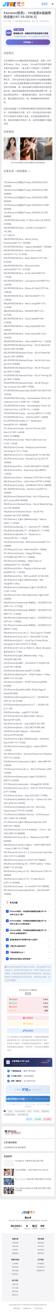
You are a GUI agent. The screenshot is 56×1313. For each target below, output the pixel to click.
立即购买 (29, 1018)
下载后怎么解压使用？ (18, 946)
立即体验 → (28, 42)
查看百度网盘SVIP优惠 (28, 1099)
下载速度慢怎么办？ (17, 952)
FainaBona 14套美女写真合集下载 (29, 1160)
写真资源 (18, 21)
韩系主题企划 (23, 1114)
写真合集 (26, 21)
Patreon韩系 (20, 1111)
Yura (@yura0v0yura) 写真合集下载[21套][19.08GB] (33, 1189)
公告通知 (15, 1263)
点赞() (48, 1119)
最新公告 (15, 1295)
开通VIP (29, 1024)
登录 (45, 4)
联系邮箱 (41, 1263)
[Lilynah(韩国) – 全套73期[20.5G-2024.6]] (9, 1172)
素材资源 (41, 1253)
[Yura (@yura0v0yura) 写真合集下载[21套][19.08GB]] (9, 1190)
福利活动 (15, 1291)
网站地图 (15, 1270)
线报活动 (15, 1267)
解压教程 (29, 1031)
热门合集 (15, 1288)
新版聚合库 (41, 1270)
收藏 (39, 1119)
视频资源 (15, 1253)
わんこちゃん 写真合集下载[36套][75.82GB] (33, 1179)
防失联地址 (41, 1267)
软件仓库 (41, 1246)
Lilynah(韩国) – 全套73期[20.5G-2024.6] (31, 1170)
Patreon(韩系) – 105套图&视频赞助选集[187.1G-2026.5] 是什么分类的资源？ (28, 922)
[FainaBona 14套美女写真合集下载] (9, 1163)
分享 (30, 1119)
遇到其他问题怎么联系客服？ (21, 959)
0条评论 (45, 21)
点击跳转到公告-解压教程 (15, 1147)
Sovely (36, 1111)
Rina (29, 1111)
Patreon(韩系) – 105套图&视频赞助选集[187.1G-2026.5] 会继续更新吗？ (28, 931)
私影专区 (15, 1284)
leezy (10, 1111)
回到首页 (15, 1274)
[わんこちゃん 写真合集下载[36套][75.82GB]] (9, 1181)
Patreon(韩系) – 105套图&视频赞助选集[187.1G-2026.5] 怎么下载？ (28, 913)
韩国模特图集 (10, 1114)
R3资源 (15, 1250)
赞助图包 (45, 1111)
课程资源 (41, 1243)
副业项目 (41, 1250)
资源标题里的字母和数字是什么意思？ (24, 939)
